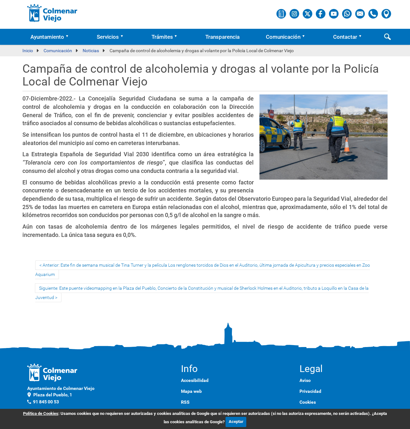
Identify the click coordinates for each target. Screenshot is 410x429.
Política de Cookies (40, 413)
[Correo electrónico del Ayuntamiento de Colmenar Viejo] (360, 13)
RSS (185, 402)
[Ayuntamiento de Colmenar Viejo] (52, 12)
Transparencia (222, 37)
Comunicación (283, 37)
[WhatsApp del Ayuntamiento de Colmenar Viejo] (347, 13)
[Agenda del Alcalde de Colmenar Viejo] (281, 13)
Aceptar (236, 421)
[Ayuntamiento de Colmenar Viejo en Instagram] (294, 13)
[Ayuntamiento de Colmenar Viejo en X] (308, 13)
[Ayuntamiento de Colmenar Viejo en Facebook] (321, 13)
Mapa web (191, 391)
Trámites (162, 37)
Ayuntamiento (47, 37)
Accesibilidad (195, 380)
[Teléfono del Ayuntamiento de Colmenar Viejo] (373, 13)
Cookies (307, 402)
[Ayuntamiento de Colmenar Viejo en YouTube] (334, 13)
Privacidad (310, 391)
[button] (69, 37)
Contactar (345, 37)
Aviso (305, 380)
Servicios (108, 37)
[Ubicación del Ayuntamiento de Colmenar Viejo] (386, 13)
